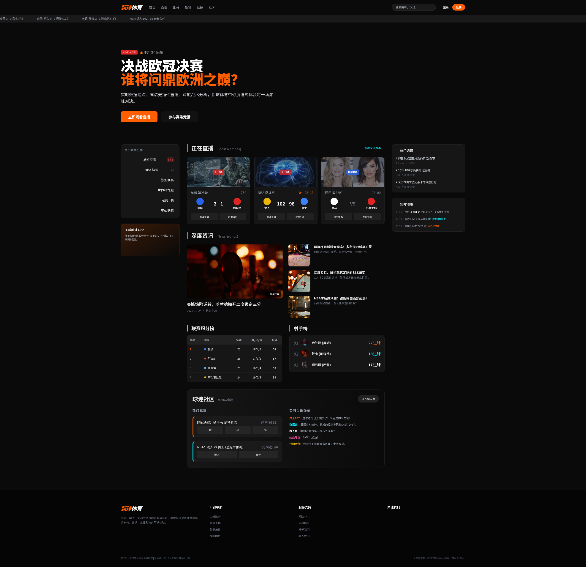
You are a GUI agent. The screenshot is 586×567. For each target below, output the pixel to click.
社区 (212, 7)
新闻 (188, 7)
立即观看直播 (139, 117)
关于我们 (303, 529)
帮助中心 (303, 516)
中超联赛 (167, 210)
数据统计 (215, 529)
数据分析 (232, 217)
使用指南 (303, 523)
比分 (176, 7)
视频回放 (215, 536)
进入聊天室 (368, 399)
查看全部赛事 (373, 148)
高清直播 (204, 217)
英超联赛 (158, 159)
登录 (446, 7)
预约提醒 (338, 217)
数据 (200, 7)
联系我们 (303, 536)
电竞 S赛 (168, 200)
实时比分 (215, 516)
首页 (152, 7)
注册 (458, 7)
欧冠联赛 (167, 180)
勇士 (258, 455)
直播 (164, 7)
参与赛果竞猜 (179, 117)
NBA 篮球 (159, 169)
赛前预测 (367, 217)
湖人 (217, 455)
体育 (131, 7)
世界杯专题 (166, 190)
